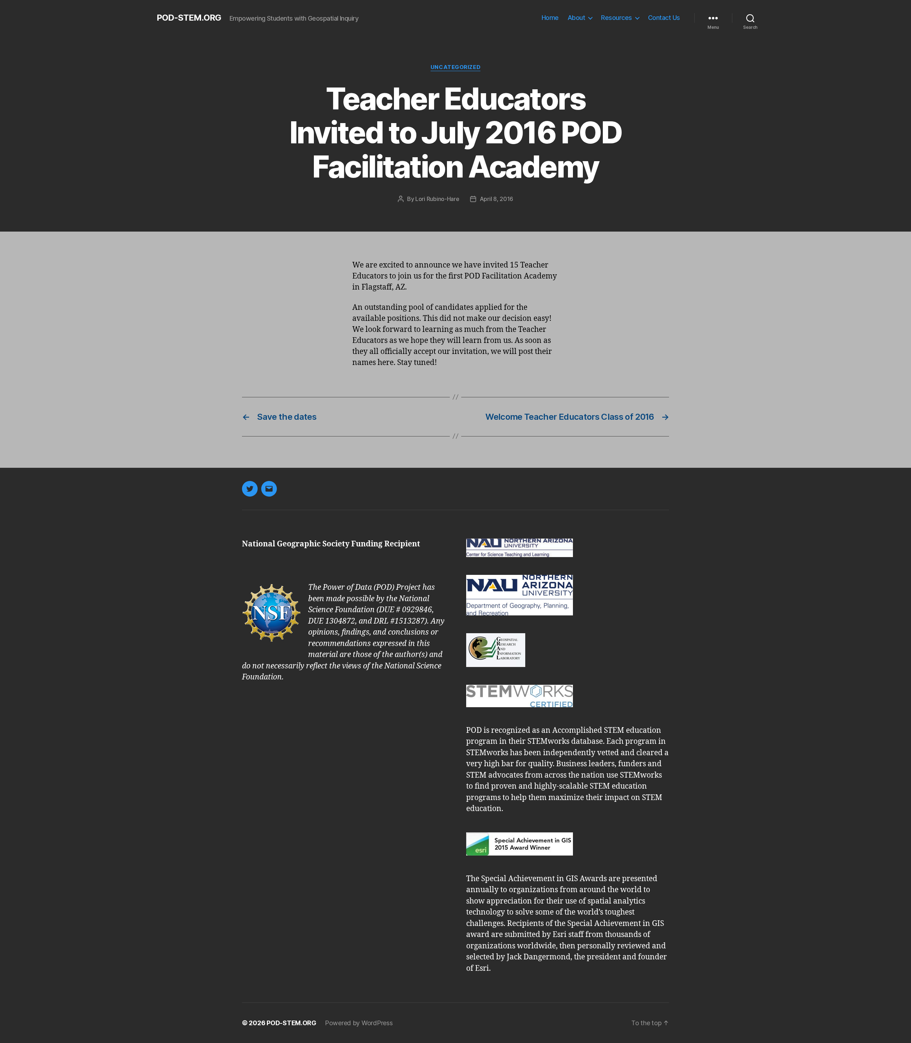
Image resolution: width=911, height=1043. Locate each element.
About (576, 17)
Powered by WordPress (359, 1023)
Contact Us (664, 17)
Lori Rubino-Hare (437, 198)
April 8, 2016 (497, 198)
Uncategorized (455, 67)
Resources (616, 17)
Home (550, 17)
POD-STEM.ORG (189, 18)
